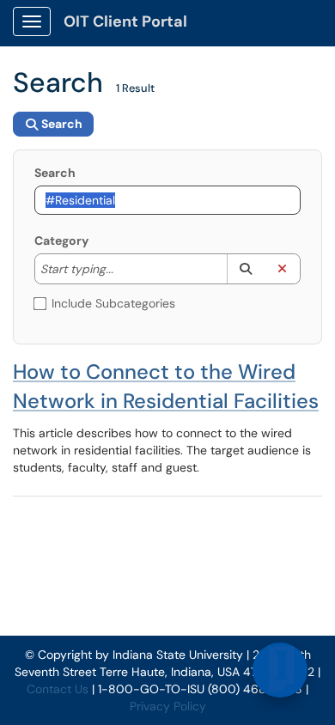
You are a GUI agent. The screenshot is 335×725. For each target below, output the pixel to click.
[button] (245, 268)
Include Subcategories (113, 303)
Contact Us (57, 689)
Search (55, 172)
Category (61, 240)
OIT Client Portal (125, 21)
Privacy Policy (168, 706)
